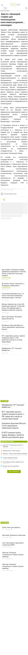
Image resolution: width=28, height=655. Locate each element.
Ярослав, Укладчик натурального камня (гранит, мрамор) (13, 555)
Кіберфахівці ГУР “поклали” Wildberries (12, 349)
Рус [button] (5, 8)
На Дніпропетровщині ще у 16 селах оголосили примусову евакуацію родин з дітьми (13, 296)
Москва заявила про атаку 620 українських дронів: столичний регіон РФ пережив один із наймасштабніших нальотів (13, 307)
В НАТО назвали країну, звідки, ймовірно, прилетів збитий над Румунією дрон (13, 434)
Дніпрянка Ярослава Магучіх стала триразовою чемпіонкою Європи (13, 327)
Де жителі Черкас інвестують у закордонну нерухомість (13, 285)
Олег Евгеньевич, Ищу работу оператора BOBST (13, 544)
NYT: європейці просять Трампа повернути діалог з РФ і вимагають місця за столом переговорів (13, 339)
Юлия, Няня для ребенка (11, 527)
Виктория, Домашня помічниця (13, 535)
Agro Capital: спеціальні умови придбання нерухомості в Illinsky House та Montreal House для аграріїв (14, 273)
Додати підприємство (14, 471)
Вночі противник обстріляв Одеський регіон (12, 318)
